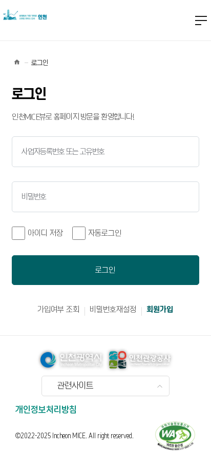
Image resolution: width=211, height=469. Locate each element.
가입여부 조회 (58, 309)
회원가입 (159, 309)
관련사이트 (75, 386)
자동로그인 (104, 233)
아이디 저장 (45, 233)
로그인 (105, 270)
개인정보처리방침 (46, 410)
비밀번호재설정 (113, 309)
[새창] (175, 435)
